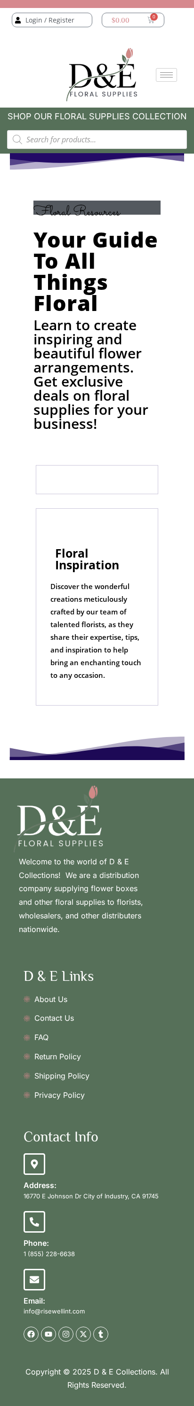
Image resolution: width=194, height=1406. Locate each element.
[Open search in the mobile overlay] (97, 139)
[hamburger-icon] (166, 75)
